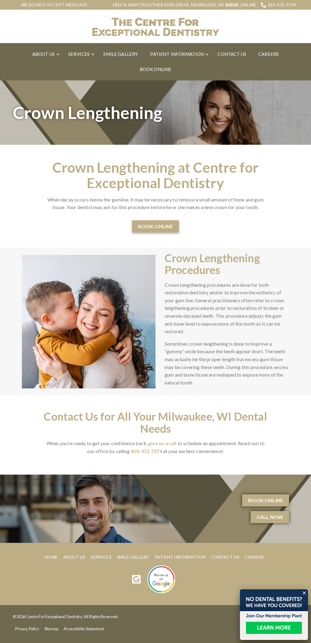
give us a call (162, 443)
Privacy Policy (27, 628)
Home (51, 557)
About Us (74, 557)
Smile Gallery (133, 557)
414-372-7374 (282, 4)
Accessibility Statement (83, 628)
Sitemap (51, 628)
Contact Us (225, 557)
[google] (136, 579)
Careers (254, 557)
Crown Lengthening (87, 112)
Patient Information (180, 557)
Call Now (270, 517)
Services (101, 557)
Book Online (241, 5)
